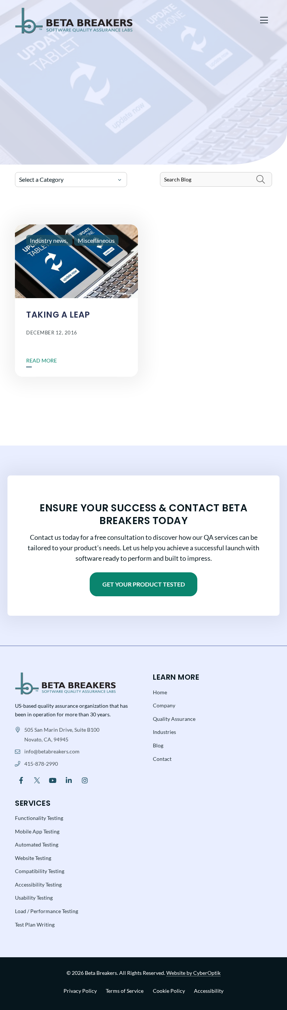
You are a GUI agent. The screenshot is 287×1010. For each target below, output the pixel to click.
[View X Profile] (37, 780)
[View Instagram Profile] (84, 780)
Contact (162, 759)
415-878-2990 (41, 763)
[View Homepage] (65, 683)
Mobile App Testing (37, 831)
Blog (158, 745)
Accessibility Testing (38, 884)
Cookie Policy (169, 991)
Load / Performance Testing (46, 911)
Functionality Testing (39, 818)
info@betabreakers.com (52, 751)
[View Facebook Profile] (21, 780)
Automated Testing (36, 844)
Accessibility (208, 991)
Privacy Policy (80, 991)
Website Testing (33, 858)
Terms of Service (125, 991)
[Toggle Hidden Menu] (264, 20)
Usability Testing (34, 897)
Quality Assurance (174, 719)
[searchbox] (216, 179)
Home (160, 692)
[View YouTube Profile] (53, 780)
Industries (164, 732)
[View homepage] (134, 20)
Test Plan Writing (35, 924)
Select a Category (41, 179)
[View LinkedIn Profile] (69, 780)
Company (164, 705)
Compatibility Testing (39, 871)
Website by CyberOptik (193, 973)
